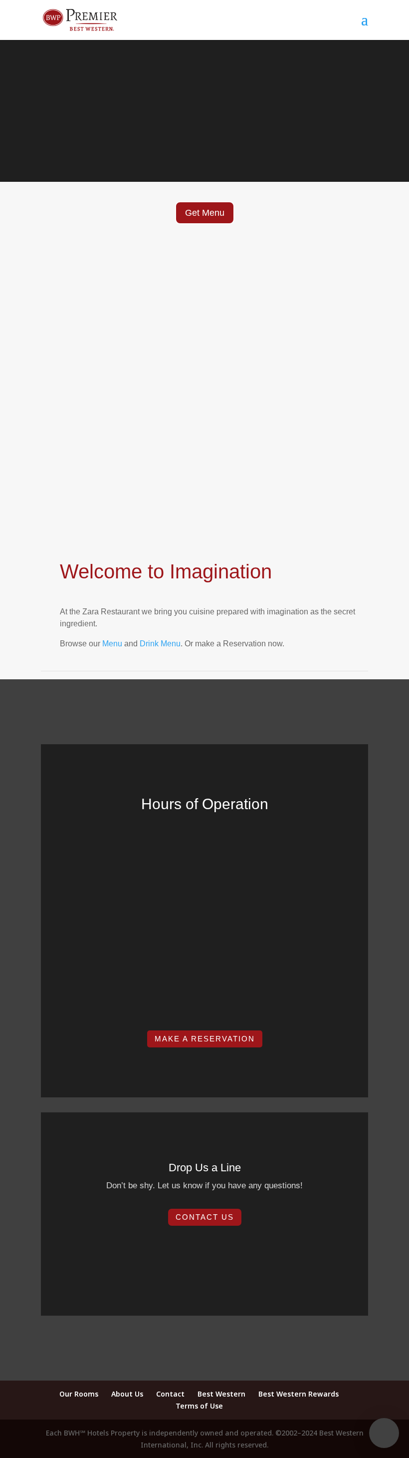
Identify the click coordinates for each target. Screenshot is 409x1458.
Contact (170, 1394)
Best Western (221, 1394)
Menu (112, 643)
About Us (127, 1394)
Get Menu (204, 213)
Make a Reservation (205, 1038)
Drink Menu (160, 643)
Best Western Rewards (298, 1394)
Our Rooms (78, 1394)
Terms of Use (199, 1406)
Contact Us (205, 1217)
